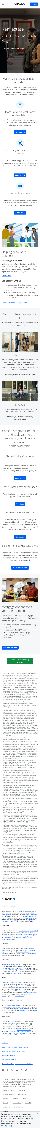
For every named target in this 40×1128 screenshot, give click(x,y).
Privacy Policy (6, 1125)
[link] (3, 1070)
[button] (38, 1113)
